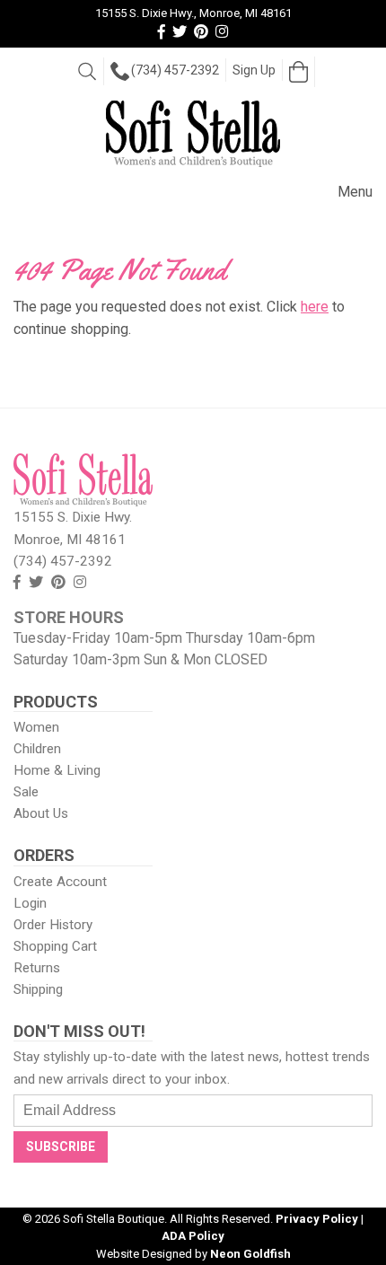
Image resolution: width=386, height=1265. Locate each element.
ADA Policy (193, 1236)
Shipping (38, 989)
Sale (26, 792)
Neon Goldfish (250, 1254)
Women (36, 727)
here (315, 306)
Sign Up (254, 70)
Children (37, 749)
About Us (40, 813)
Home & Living (57, 770)
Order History (52, 925)
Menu (355, 191)
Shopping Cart (55, 946)
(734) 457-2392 (175, 70)
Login (30, 903)
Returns (36, 968)
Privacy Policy (317, 1218)
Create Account (60, 882)
